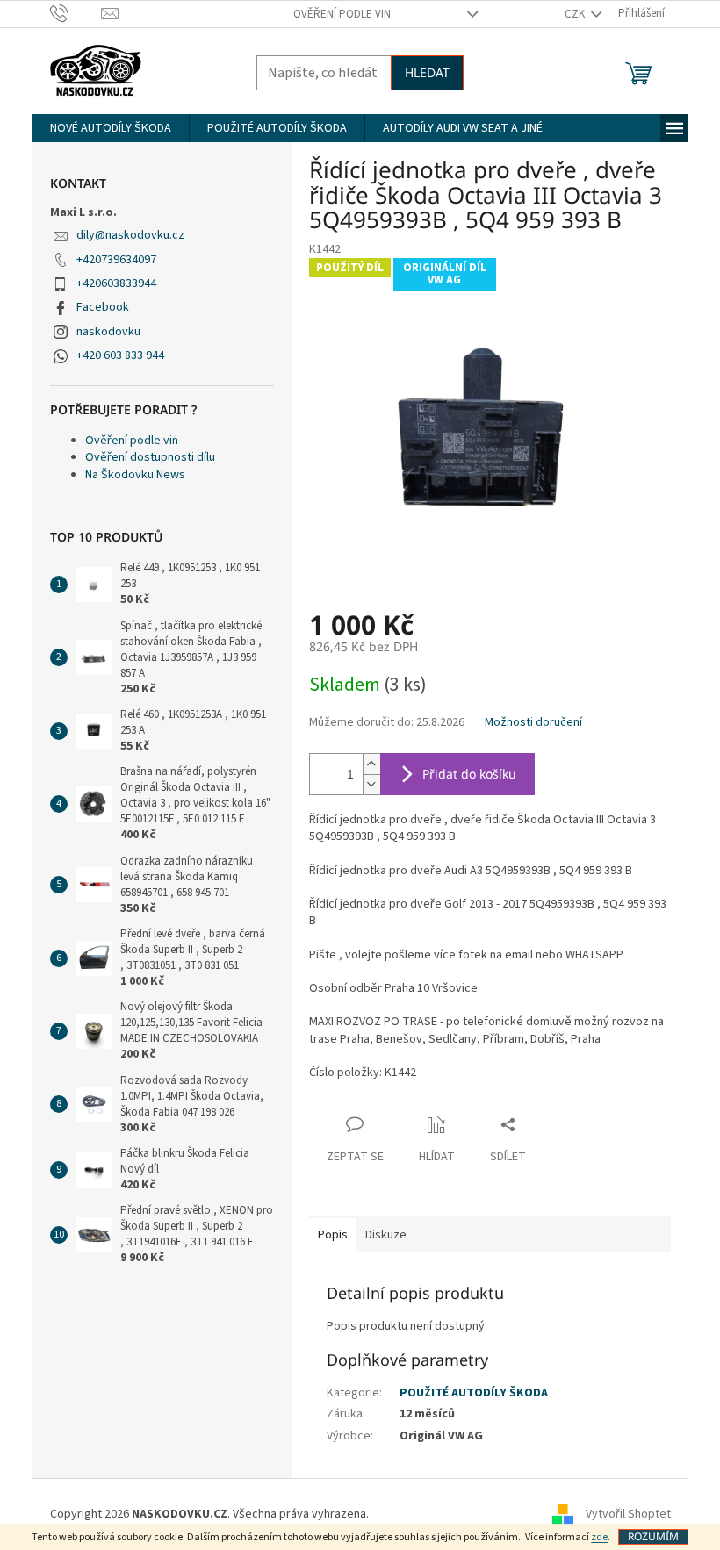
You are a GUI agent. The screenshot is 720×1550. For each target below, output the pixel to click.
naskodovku (108, 332)
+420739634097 (116, 260)
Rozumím (653, 1536)
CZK (576, 14)
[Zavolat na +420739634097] (76, 13)
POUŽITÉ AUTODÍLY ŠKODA (474, 1393)
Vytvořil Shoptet (628, 1514)
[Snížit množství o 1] (371, 784)
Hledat (427, 72)
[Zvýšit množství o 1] (371, 764)
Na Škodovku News (135, 475)
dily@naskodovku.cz (130, 235)
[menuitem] (110, 128)
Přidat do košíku (469, 773)
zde (599, 1537)
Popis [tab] (333, 1235)
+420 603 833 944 (120, 355)
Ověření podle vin (342, 14)
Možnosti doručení (533, 722)
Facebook (102, 307)
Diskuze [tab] (386, 1235)
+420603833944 (116, 283)
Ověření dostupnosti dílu (150, 457)
